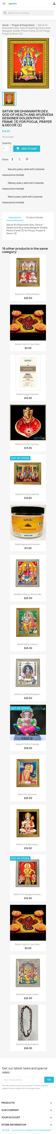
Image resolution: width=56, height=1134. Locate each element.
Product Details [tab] (34, 217)
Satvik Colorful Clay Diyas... (28, 344)
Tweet (20, 159)
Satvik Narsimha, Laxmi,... (28, 994)
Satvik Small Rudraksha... (28, 1044)
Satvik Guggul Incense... (28, 394)
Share (12, 159)
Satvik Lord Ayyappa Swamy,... (28, 894)
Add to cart (26, 148)
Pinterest (27, 159)
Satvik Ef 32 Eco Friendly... (28, 744)
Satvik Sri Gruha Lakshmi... (28, 494)
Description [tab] (15, 217)
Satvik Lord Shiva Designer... (28, 694)
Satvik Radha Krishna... (28, 644)
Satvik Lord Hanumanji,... (28, 844)
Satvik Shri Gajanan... (28, 794)
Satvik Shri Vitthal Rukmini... (28, 294)
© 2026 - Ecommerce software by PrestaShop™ (27, 1130)
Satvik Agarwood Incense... (28, 544)
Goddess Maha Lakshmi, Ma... (28, 594)
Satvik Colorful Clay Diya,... (28, 444)
